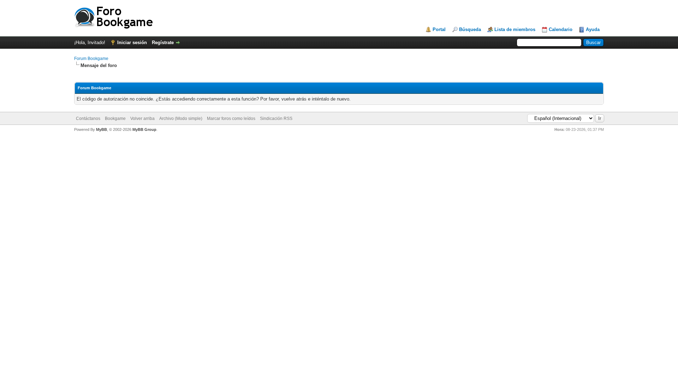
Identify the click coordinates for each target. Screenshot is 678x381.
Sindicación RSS (276, 118)
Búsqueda (470, 29)
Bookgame (115, 118)
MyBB (101, 129)
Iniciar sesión (132, 42)
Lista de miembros (514, 29)
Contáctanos (88, 118)
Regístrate (163, 42)
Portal (439, 29)
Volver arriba (142, 118)
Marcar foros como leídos (231, 118)
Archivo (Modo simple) (180, 118)
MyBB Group (144, 129)
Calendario (560, 29)
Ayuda (593, 29)
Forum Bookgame (91, 58)
